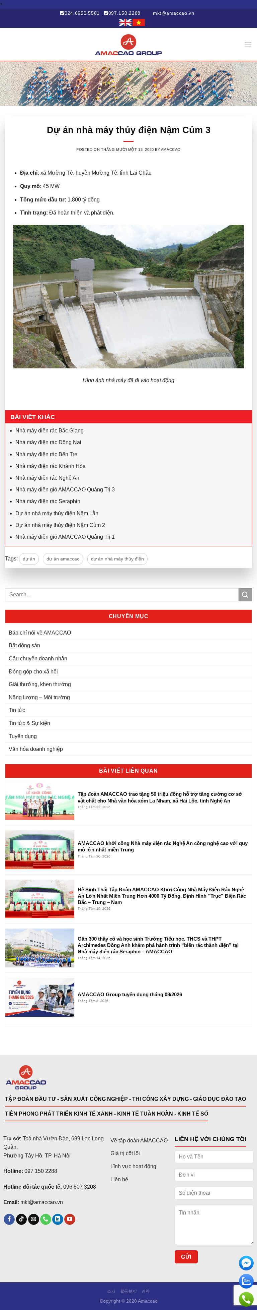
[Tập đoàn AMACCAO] (128, 44)
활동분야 (128, 1291)
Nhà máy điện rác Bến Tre (46, 454)
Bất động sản (24, 645)
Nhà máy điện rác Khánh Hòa (50, 466)
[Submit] (245, 594)
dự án (29, 558)
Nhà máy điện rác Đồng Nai (48, 442)
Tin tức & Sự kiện (29, 723)
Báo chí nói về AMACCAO (40, 633)
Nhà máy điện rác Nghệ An (47, 478)
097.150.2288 (124, 13)
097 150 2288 (40, 1171)
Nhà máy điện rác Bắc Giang (49, 430)
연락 (146, 1291)
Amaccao (171, 149)
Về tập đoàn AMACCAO (139, 1140)
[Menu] (248, 45)
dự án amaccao (63, 558)
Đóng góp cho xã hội (33, 671)
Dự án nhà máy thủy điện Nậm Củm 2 (60, 525)
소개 (111, 1291)
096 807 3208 (79, 1187)
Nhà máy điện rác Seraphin (47, 501)
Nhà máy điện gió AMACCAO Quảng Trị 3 (65, 489)
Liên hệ (119, 1179)
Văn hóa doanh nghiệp (36, 749)
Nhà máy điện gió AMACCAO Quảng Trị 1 (65, 537)
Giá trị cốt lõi (125, 1153)
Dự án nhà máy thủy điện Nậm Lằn (56, 513)
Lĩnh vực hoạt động (133, 1166)
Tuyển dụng (23, 736)
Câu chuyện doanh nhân (38, 658)
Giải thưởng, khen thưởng (40, 684)
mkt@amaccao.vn (173, 13)
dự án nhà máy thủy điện (117, 558)
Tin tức (17, 710)
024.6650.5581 (82, 13)
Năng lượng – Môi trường (39, 697)
